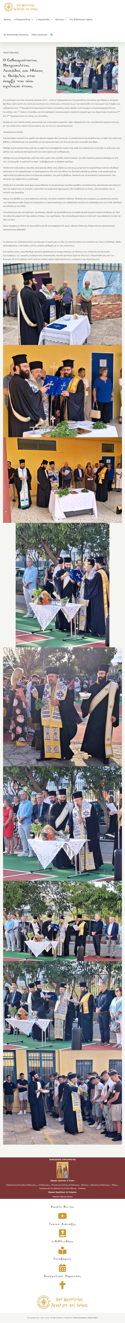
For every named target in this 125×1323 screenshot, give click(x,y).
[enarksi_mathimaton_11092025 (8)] (87, 48)
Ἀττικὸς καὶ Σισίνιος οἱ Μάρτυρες (66, 1185)
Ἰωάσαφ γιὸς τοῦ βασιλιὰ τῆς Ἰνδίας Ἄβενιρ (57, 1188)
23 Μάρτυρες (44, 1185)
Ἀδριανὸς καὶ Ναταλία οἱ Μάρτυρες (21, 1185)
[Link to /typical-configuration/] (62, 1233)
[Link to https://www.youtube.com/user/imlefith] (62, 1216)
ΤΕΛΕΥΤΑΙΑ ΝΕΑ (11, 52)
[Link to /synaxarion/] (62, 1268)
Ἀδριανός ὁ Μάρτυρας (100, 1185)
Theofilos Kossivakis (79, 1318)
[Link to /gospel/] (62, 1285)
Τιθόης (115, 1185)
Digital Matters (93, 1318)
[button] (52, 34)
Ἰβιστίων (85, 1185)
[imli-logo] (62, 1296)
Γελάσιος (82, 1188)
